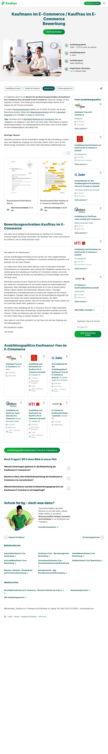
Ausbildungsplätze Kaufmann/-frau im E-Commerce (32, 450)
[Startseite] (5, 616)
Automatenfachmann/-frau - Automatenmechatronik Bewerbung (53, 561)
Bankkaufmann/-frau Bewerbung (86, 560)
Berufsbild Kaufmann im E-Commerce (39, 119)
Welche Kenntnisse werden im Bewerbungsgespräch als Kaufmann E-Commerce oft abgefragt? (33, 488)
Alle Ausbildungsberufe (14, 597)
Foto (30, 115)
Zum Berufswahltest (47, 527)
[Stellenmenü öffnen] (21, 356)
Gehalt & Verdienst (32, 88)
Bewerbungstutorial (21, 109)
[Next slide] (68, 153)
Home (10, 616)
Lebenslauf (60, 112)
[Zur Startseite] (9, 3)
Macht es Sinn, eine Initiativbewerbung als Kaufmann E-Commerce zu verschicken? (33, 478)
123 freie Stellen (54, 32)
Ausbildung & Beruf (13, 88)
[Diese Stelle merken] (100, 104)
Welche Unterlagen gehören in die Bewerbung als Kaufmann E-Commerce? (30, 468)
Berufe (17, 616)
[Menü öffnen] (104, 3)
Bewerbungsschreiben (39, 112)
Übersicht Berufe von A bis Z (50, 590)
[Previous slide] (64, 153)
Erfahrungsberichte (64, 88)
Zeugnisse (8, 115)
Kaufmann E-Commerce (28, 616)
